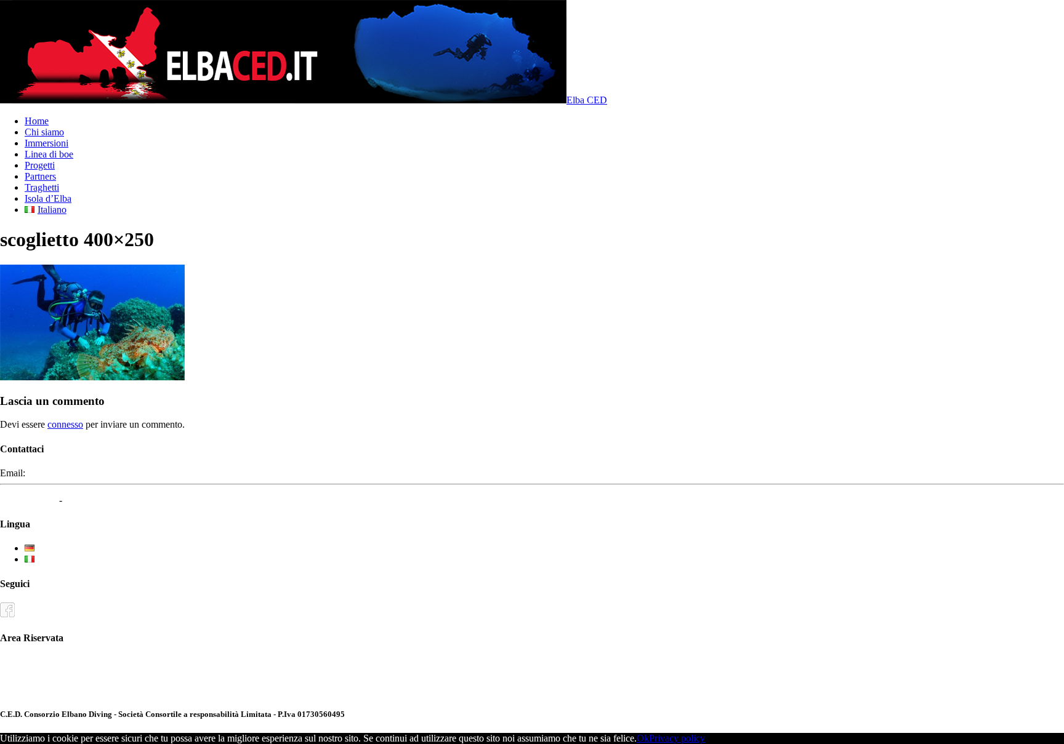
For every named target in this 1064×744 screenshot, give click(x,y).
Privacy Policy (28, 500)
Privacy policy (677, 738)
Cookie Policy (92, 500)
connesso (65, 424)
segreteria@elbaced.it (69, 473)
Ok (643, 738)
